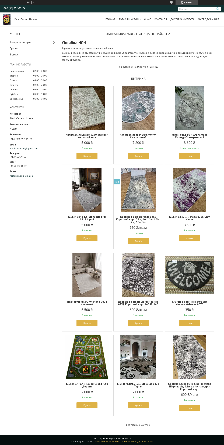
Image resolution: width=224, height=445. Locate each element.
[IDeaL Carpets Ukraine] (6, 19)
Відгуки (14, 54)
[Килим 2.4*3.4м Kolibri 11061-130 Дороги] (87, 357)
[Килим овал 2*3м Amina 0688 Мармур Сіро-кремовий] (189, 108)
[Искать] (217, 9)
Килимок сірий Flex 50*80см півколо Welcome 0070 (189, 303)
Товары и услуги (129, 19)
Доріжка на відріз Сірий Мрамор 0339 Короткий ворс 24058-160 (138, 303)
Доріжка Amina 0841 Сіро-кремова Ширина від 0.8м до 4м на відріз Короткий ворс (189, 386)
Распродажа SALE (208, 19)
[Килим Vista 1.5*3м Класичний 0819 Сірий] (87, 190)
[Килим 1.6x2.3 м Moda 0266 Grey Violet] (189, 190)
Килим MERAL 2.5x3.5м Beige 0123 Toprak (138, 385)
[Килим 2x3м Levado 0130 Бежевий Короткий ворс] (87, 108)
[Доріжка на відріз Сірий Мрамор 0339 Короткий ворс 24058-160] (138, 275)
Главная (110, 19)
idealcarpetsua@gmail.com (24, 148)
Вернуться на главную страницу (139, 66)
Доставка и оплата (182, 19)
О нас (147, 19)
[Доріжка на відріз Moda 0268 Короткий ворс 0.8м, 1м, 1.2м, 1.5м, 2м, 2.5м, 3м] (138, 190)
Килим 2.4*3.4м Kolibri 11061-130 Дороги (87, 385)
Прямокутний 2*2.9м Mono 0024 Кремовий (87, 303)
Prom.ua (127, 438)
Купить (86, 156)
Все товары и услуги (137, 424)
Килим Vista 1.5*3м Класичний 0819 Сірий (87, 218)
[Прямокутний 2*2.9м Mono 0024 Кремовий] (87, 275)
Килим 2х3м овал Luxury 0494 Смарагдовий (138, 136)
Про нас (14, 48)
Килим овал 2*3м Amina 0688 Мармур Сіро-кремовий (190, 136)
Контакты (161, 19)
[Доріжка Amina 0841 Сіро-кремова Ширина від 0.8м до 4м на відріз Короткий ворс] (189, 357)
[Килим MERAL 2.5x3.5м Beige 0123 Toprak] (138, 357)
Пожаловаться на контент (106, 441)
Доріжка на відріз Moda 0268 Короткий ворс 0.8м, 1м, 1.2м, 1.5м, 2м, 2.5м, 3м (138, 219)
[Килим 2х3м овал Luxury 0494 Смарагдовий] (138, 108)
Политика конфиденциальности (137, 441)
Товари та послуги (20, 42)
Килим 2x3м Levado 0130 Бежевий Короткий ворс (87, 136)
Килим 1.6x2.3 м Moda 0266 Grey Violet (189, 218)
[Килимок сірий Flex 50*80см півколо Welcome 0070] (189, 275)
